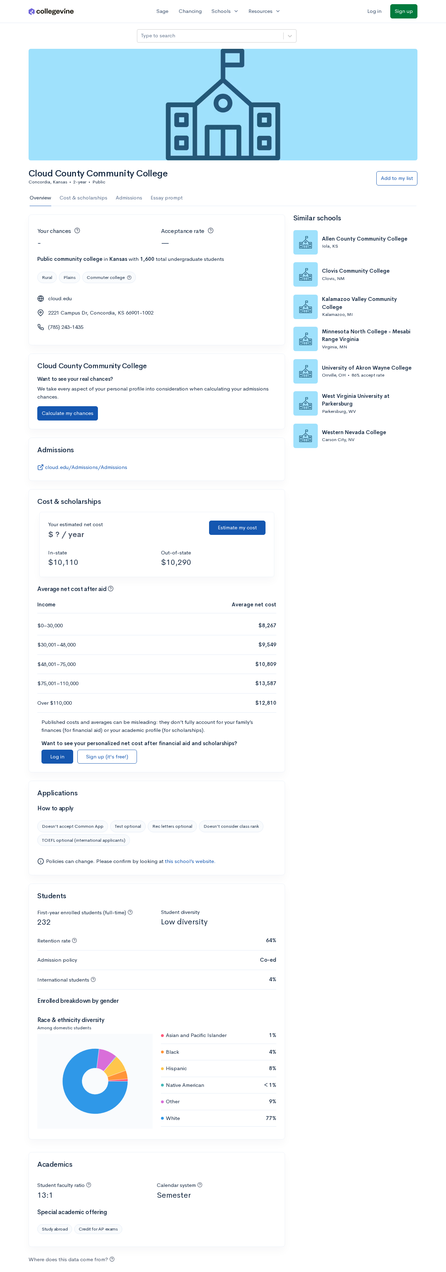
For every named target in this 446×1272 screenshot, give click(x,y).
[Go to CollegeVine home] (51, 11)
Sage (162, 11)
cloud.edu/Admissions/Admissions (86, 467)
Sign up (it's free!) (107, 756)
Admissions (129, 197)
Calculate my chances (67, 413)
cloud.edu (60, 298)
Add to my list (397, 178)
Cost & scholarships (83, 197)
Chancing (190, 11)
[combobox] (141, 36)
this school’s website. (190, 861)
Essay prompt (167, 197)
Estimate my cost (237, 527)
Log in (374, 11)
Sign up (404, 11)
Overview (40, 197)
